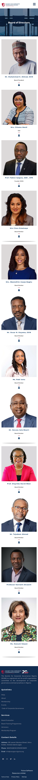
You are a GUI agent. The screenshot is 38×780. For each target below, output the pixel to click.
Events (3, 705)
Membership (5, 701)
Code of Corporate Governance (12, 708)
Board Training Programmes (11, 724)
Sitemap (24, 777)
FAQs (3, 695)
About (3, 698)
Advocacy (4, 727)
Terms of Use (5, 777)
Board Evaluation (7, 720)
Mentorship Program (8, 730)
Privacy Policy (15, 777)
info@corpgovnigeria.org (15, 751)
